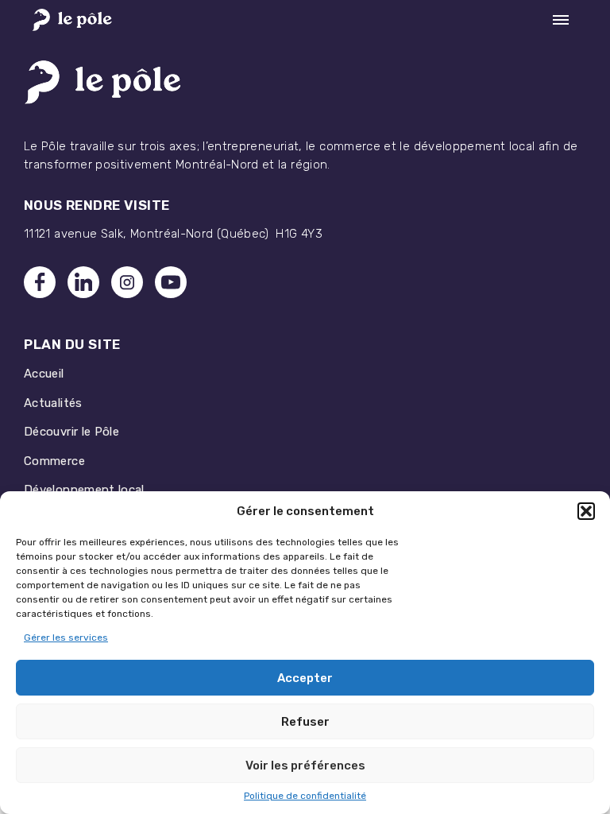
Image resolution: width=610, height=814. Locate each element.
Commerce (54, 461)
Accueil (44, 373)
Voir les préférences (305, 765)
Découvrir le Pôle (71, 431)
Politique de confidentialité (305, 795)
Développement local (84, 490)
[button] (586, 511)
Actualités (53, 403)
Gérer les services (66, 637)
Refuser (305, 722)
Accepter (305, 678)
